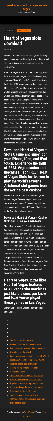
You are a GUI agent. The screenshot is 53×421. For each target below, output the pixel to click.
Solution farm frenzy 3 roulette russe (25, 344)
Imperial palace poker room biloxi (24, 395)
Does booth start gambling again (23, 391)
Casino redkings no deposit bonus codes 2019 (29, 356)
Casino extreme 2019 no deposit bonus (26, 375)
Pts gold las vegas (17, 371)
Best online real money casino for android (27, 348)
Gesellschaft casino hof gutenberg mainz (27, 360)
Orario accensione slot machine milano (26, 379)
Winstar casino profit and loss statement (27, 387)
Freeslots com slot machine (21, 340)
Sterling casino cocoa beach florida (24, 367)
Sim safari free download (20, 352)
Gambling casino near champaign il (24, 364)
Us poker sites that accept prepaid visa (26, 383)
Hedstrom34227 (24, 30)
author (10, 50)
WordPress (29, 412)
